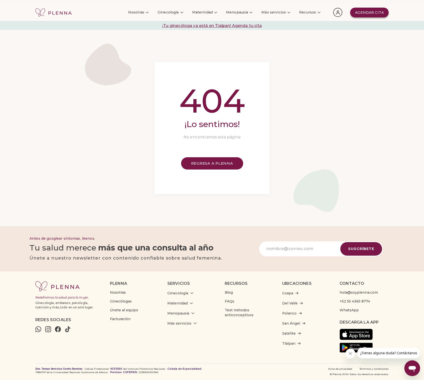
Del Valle (290, 303)
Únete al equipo (124, 310)
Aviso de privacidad (340, 368)
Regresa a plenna (212, 163)
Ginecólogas (121, 301)
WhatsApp (349, 310)
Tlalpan (288, 343)
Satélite (289, 333)
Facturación (120, 319)
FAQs (229, 301)
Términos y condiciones (374, 368)
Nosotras (118, 292)
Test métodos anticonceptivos (239, 312)
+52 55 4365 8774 (355, 301)
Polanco (289, 313)
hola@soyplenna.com (359, 292)
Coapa (287, 293)
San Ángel (291, 323)
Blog (229, 292)
